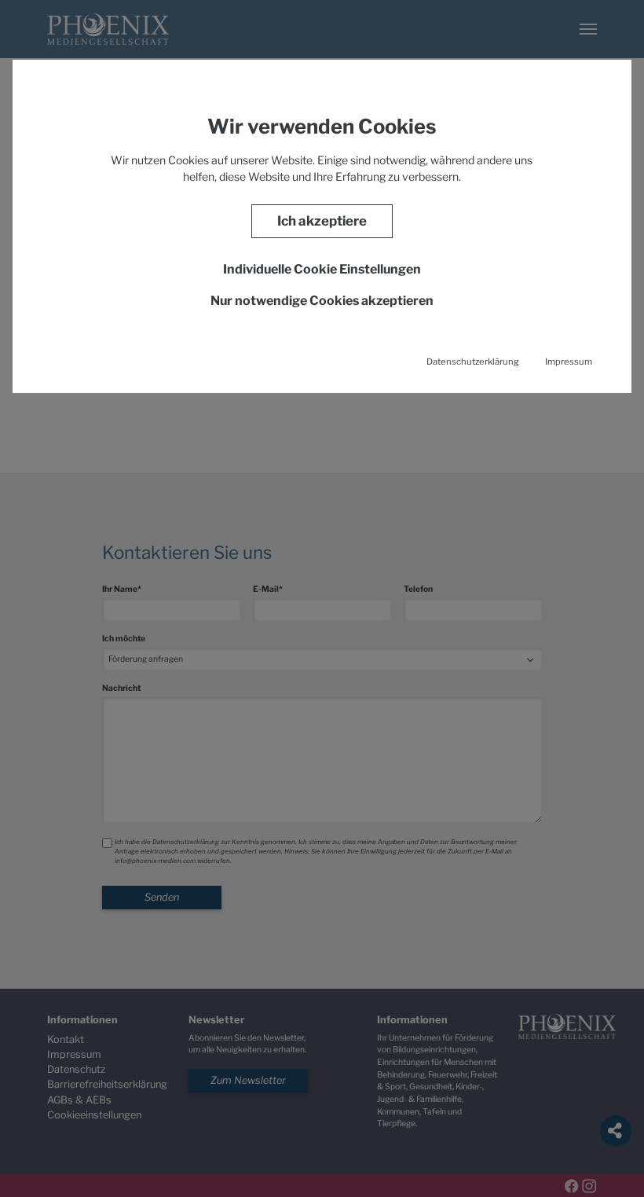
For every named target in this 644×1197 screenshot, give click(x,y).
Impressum (568, 361)
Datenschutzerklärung (472, 361)
